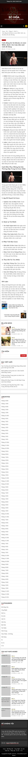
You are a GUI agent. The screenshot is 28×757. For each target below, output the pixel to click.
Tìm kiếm (5, 351)
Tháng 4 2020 (4, 579)
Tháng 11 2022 (5, 517)
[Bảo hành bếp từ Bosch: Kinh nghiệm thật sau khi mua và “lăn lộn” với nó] (6, 712)
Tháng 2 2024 (4, 472)
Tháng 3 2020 (4, 582)
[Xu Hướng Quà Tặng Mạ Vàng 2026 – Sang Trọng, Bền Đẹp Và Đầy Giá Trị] (6, 701)
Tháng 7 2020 (4, 570)
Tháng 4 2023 (4, 502)
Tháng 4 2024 (4, 466)
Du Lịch (3, 616)
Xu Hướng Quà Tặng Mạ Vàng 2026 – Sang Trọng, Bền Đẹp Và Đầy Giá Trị (18, 702)
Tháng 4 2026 (4, 406)
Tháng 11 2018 (5, 594)
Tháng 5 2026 (4, 403)
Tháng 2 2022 (4, 534)
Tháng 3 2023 (4, 505)
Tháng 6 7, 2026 (16, 662)
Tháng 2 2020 (4, 585)
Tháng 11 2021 (5, 540)
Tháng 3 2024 (4, 469)
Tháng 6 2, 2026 (16, 694)
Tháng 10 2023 (5, 484)
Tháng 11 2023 (5, 481)
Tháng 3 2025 (4, 433)
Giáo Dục (3, 622)
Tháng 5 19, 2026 (16, 715)
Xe (2, 640)
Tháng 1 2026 (4, 412)
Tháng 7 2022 (4, 519)
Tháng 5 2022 (4, 525)
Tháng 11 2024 (5, 445)
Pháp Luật (13, 750)
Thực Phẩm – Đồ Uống (7, 634)
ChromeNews (20, 753)
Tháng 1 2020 (4, 588)
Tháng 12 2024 (5, 442)
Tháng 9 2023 (4, 487)
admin (4, 49)
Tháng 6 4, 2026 (16, 683)
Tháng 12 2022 (5, 514)
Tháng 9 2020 (4, 564)
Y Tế (2, 646)
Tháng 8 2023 (4, 490)
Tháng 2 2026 (4, 409)
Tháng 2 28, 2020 (11, 49)
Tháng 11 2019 (5, 591)
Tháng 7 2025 (4, 421)
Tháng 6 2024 (4, 460)
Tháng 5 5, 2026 (16, 334)
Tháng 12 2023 (5, 478)
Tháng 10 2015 (5, 597)
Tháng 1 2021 (4, 552)
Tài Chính (3, 628)
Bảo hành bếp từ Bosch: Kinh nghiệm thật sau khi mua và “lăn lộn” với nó (19, 712)
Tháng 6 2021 (4, 546)
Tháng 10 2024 (5, 448)
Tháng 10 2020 (5, 561)
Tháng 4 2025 (4, 430)
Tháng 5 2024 (4, 463)
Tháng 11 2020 (5, 558)
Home (4, 749)
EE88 (5, 76)
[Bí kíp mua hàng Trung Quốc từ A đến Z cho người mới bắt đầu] (6, 680)
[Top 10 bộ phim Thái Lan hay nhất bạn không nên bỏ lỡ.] (6, 330)
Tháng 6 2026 (4, 400)
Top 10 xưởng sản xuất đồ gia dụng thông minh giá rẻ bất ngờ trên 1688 (19, 659)
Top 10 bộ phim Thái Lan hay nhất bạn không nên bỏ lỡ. (19, 330)
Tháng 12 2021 (5, 537)
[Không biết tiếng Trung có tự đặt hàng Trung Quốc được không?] (6, 691)
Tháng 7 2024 (4, 457)
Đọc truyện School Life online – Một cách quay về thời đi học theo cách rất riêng (19, 342)
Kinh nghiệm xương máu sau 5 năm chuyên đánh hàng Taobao (19, 670)
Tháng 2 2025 (4, 436)
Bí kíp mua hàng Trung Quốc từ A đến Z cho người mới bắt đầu (19, 680)
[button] (1, 26)
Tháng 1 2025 (4, 439)
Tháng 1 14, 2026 (16, 345)
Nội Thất (3, 625)
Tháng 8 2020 (4, 567)
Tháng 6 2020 (4, 573)
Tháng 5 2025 (4, 427)
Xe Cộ (2, 643)
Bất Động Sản (4, 607)
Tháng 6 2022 (4, 522)
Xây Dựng (3, 637)
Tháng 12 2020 (5, 555)
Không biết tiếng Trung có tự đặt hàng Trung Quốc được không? (19, 691)
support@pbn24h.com (12, 743)
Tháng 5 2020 (4, 576)
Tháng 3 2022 (4, 531)
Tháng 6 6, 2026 (16, 673)
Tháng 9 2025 (4, 418)
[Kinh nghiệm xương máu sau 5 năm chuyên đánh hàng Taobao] (6, 669)
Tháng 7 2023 (4, 493)
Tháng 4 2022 (4, 528)
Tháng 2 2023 (4, 508)
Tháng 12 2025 (5, 415)
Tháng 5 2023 (4, 499)
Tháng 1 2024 (4, 475)
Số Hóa (14, 17)
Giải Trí (3, 40)
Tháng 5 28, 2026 (16, 705)
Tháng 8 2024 (4, 454)
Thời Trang (4, 631)
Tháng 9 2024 (4, 451)
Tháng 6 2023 (4, 496)
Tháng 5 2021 (4, 549)
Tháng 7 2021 (4, 543)
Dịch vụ (3, 613)
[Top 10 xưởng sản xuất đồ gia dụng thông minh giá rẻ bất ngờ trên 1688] (6, 659)
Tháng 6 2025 (4, 424)
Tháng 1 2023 (4, 511)
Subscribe (26, 26)
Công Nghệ (4, 610)
